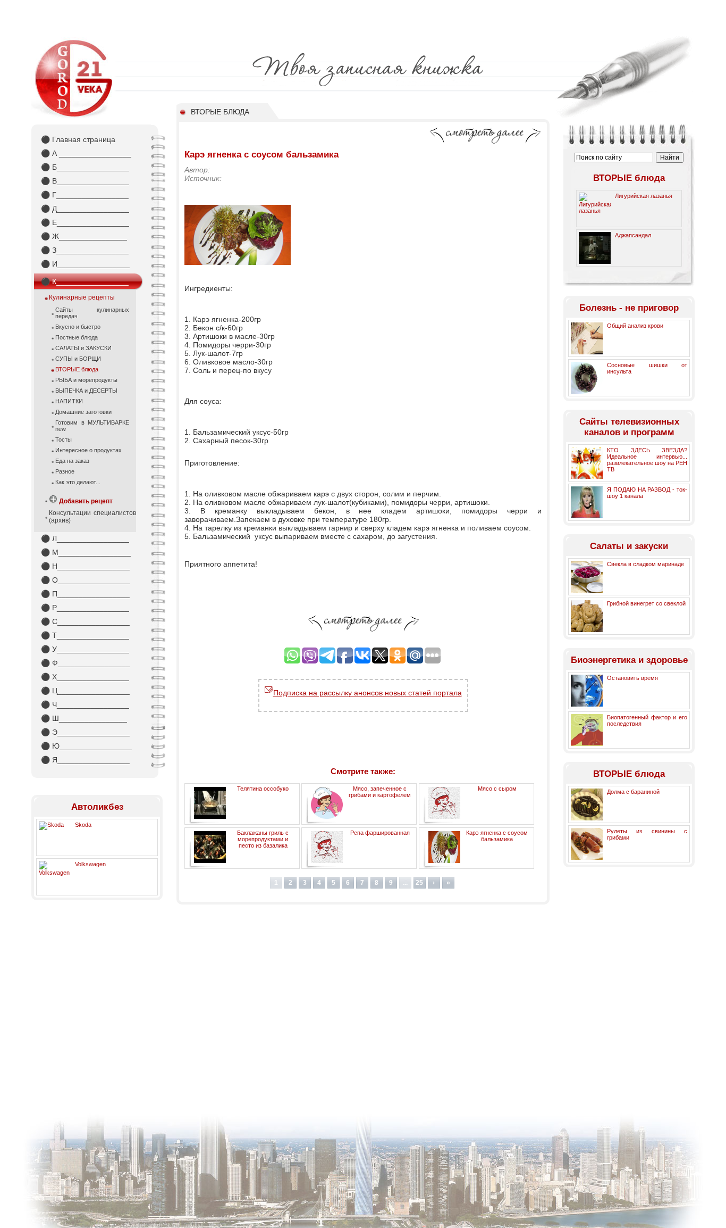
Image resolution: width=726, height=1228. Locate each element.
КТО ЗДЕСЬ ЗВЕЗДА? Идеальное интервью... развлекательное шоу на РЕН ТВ (647, 459)
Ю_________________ (86, 746)
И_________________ (85, 264)
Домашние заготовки (83, 412)
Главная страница (78, 139)
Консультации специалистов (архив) (92, 516)
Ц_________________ (85, 690)
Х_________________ (85, 677)
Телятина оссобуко (263, 788)
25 (419, 882)
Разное (64, 471)
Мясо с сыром (497, 788)
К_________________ (85, 281)
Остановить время (632, 678)
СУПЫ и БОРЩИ (78, 358)
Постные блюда (76, 337)
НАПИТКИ (69, 401)
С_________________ (85, 621)
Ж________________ (84, 236)
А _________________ (86, 153)
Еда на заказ (72, 461)
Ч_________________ (85, 704)
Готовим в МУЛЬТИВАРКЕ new (92, 425)
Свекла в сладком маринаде (645, 564)
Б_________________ (85, 167)
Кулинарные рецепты (82, 297)
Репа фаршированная (380, 832)
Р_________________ (85, 607)
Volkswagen (90, 864)
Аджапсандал (633, 235)
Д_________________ (85, 208)
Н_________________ (85, 566)
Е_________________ (85, 222)
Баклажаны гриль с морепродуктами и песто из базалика (263, 839)
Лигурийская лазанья (643, 196)
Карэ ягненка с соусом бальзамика (497, 835)
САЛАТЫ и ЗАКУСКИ (83, 348)
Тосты (63, 439)
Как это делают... (77, 482)
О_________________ (85, 580)
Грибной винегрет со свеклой (646, 603)
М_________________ (86, 552)
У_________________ (85, 649)
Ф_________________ (85, 663)
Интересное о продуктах (88, 450)
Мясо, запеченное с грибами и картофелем (380, 791)
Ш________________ (84, 718)
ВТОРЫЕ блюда (76, 369)
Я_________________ (85, 760)
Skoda (83, 825)
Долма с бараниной (633, 792)
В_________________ (85, 181)
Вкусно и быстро (77, 326)
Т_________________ (85, 635)
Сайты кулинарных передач (92, 312)
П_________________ (85, 594)
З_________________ (85, 250)
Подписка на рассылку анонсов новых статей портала (367, 692)
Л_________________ (85, 538)
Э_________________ (85, 732)
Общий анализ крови (635, 325)
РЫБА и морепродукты (86, 380)
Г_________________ (85, 194)
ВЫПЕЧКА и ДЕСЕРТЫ (86, 390)
